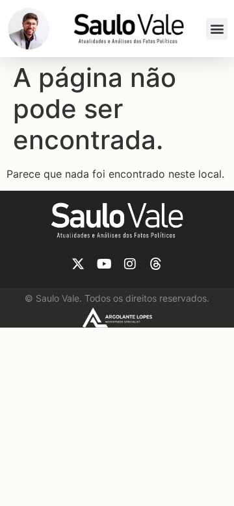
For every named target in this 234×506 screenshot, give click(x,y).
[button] (217, 29)
